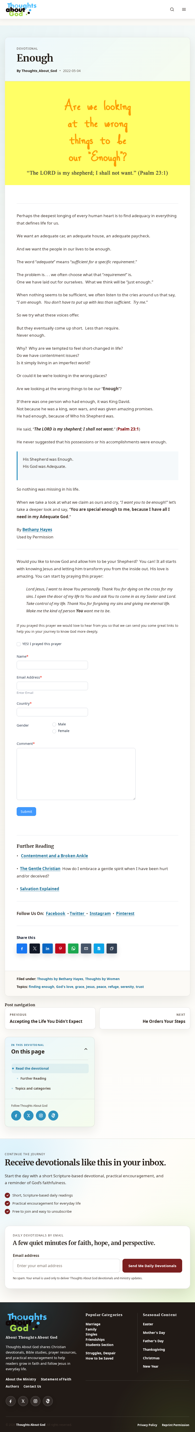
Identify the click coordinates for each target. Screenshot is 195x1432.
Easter (148, 1324)
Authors (12, 1386)
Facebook (55, 913)
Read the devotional (32, 1068)
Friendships (95, 1339)
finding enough (41, 986)
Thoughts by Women (102, 979)
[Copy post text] (99, 948)
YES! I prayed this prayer (41, 644)
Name (22, 656)
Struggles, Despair (101, 1353)
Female (63, 731)
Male (61, 724)
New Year (150, 1366)
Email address (26, 1255)
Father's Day (153, 1341)
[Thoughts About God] (21, 9)
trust (140, 986)
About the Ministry (21, 1379)
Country (24, 703)
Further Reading (33, 1078)
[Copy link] (112, 948)
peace (101, 986)
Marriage (93, 1324)
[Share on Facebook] (22, 948)
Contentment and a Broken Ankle (54, 855)
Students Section (99, 1344)
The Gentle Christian (40, 868)
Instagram (100, 913)
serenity (127, 986)
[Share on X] (34, 948)
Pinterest (125, 913)
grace (79, 986)
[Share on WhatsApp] (73, 948)
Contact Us (32, 1386)
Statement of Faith (56, 1379)
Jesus (90, 986)
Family (91, 1329)
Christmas (151, 1358)
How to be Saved (99, 1358)
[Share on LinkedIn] (47, 948)
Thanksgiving (154, 1349)
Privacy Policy (147, 1425)
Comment (26, 743)
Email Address (29, 677)
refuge (113, 986)
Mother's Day (154, 1332)
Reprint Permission (175, 1425)
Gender (23, 725)
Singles (91, 1334)
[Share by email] (86, 948)
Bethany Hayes (37, 529)
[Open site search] (172, 9)
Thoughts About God (30, 1425)
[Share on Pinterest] (60, 948)
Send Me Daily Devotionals (152, 1265)
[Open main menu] (184, 9)
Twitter (77, 913)
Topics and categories (33, 1088)
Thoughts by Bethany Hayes (60, 979)
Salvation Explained (39, 888)
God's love (64, 986)
